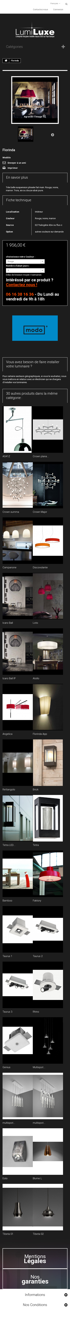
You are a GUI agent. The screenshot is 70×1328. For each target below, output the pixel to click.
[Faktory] (48, 874)
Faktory (37, 900)
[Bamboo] (18, 874)
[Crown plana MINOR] (48, 429)
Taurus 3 (7, 1011)
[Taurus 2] (48, 929)
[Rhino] (48, 985)
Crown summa (11, 511)
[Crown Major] (48, 485)
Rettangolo (9, 789)
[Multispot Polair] (48, 1040)
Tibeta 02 (38, 1233)
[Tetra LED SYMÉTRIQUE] (18, 818)
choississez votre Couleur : (21, 256)
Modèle (7, 157)
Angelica (7, 733)
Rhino (36, 1011)
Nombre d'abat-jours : (18, 265)
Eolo (5, 1178)
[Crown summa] (18, 485)
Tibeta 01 (8, 1233)
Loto (35, 622)
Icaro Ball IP (9, 678)
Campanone (9, 567)
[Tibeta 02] (48, 1207)
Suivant (52, 134)
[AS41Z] (18, 429)
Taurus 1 (7, 956)
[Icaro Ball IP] (18, 651)
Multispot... (39, 1067)
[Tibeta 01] (18, 1207)
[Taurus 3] (18, 985)
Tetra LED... (9, 845)
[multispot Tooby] (18, 1096)
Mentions (35, 1258)
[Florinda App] (48, 707)
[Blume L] (48, 1151)
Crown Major (40, 511)
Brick (35, 789)
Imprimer (13, 168)
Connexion (58, 9)
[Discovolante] (48, 540)
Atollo (36, 678)
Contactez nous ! (21, 284)
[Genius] (18, 1040)
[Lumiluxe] (35, 29)
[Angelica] (18, 707)
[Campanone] (18, 540)
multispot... (9, 1122)
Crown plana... (41, 456)
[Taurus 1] (18, 929)
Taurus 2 (37, 956)
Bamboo (7, 900)
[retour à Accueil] (6, 61)
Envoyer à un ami (17, 163)
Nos (35, 1279)
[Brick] (48, 762)
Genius (6, 1067)
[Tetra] (48, 818)
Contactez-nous (40, 9)
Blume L (37, 1178)
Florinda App (40, 733)
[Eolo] (18, 1151)
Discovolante (40, 567)
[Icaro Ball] (18, 596)
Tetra (36, 845)
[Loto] (48, 596)
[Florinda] (25, 134)
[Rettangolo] (18, 762)
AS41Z (6, 456)
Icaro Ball (8, 622)
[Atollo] (48, 651)
